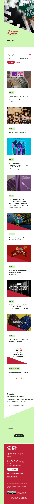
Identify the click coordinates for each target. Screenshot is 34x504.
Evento (11, 92)
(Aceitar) (8, 487)
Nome (9, 419)
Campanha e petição (14, 368)
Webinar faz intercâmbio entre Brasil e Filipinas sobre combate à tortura (18, 307)
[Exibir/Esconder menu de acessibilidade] (2, 26)
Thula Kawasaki (24, 498)
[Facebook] (12, 480)
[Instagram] (8, 480)
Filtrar (11, 62)
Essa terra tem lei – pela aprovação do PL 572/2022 (17, 272)
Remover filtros (19, 62)
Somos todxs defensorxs (18, 372)
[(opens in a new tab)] (19, 221)
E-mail (9, 426)
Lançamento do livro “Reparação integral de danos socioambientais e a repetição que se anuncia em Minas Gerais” (18, 203)
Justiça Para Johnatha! (17, 132)
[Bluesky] (18, 480)
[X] (9, 480)
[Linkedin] (16, 480)
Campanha (11, 128)
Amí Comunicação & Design (15, 498)
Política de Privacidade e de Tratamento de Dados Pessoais (16, 486)
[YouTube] (14, 480)
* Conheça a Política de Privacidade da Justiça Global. (16, 405)
